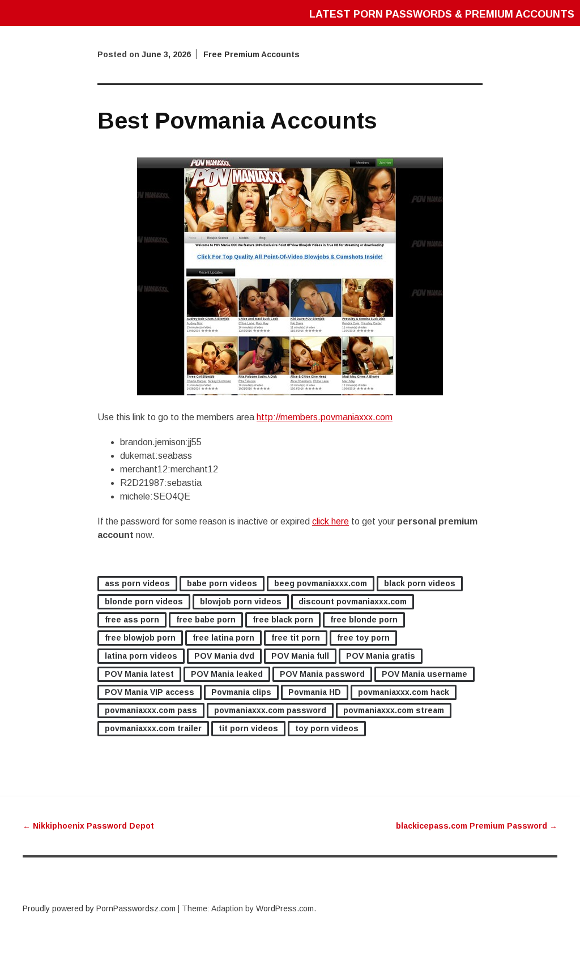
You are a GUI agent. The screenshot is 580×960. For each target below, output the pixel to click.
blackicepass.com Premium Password (476, 825)
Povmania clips (241, 692)
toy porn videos (327, 728)
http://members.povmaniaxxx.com (325, 417)
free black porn (283, 619)
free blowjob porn (140, 637)
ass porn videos (137, 583)
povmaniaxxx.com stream (393, 710)
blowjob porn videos (241, 601)
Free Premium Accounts (251, 54)
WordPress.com (285, 908)
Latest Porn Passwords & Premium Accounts (441, 14)
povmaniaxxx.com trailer (153, 728)
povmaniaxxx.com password (270, 710)
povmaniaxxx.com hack (403, 692)
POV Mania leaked (227, 674)
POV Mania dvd (224, 655)
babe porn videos (222, 583)
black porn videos (419, 583)
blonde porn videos (144, 601)
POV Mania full (300, 655)
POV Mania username (424, 674)
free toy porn (363, 637)
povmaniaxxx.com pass (151, 710)
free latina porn (223, 637)
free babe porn (206, 619)
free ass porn (132, 619)
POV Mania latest (139, 674)
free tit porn (295, 637)
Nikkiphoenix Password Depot (88, 825)
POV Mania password (322, 674)
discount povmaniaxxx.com (352, 601)
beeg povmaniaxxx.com (320, 583)
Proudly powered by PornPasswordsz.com (99, 908)
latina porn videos (141, 655)
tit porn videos (248, 728)
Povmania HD (314, 692)
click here (330, 521)
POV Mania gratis (380, 655)
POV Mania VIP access (149, 692)
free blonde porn (364, 619)
